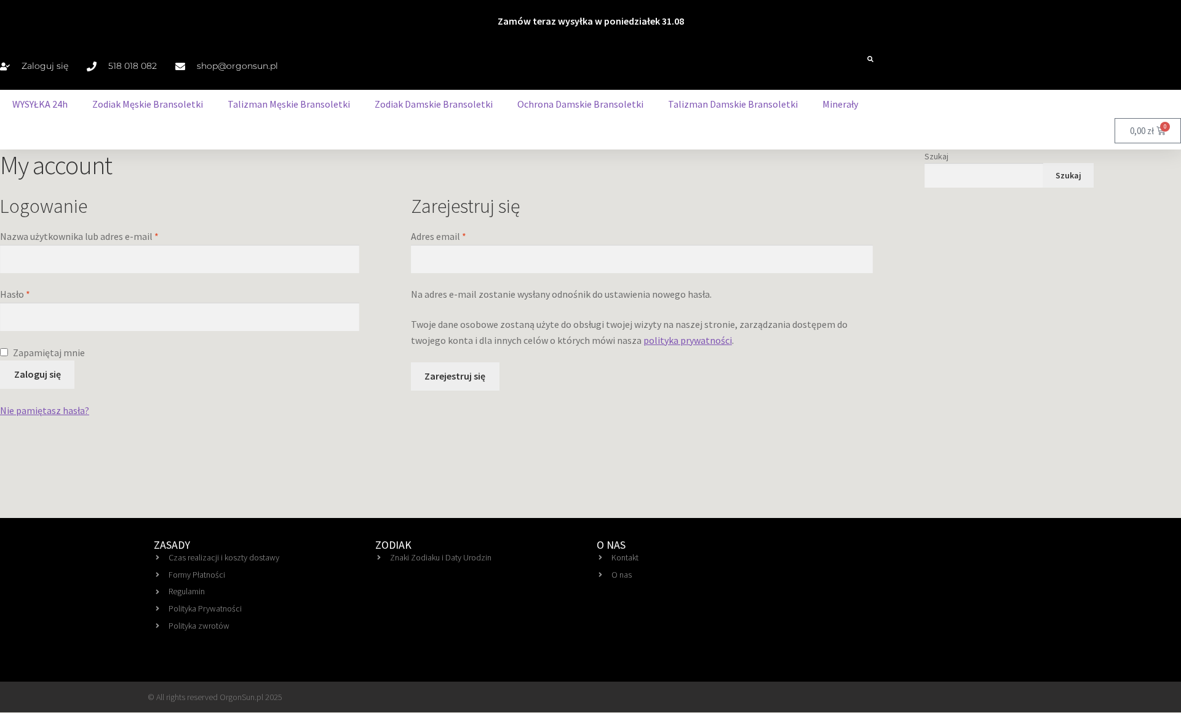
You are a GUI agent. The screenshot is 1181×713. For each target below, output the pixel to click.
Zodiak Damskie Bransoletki (434, 104)
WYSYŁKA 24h (40, 104)
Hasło (38, 293)
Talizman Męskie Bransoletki (289, 104)
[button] (870, 59)
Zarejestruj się (454, 376)
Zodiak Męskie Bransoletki (147, 104)
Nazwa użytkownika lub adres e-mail (102, 235)
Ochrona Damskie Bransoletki (580, 104)
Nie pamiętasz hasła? (44, 410)
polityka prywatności (687, 340)
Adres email (461, 235)
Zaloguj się (37, 374)
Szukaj (936, 156)
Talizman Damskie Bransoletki (733, 104)
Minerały (840, 104)
